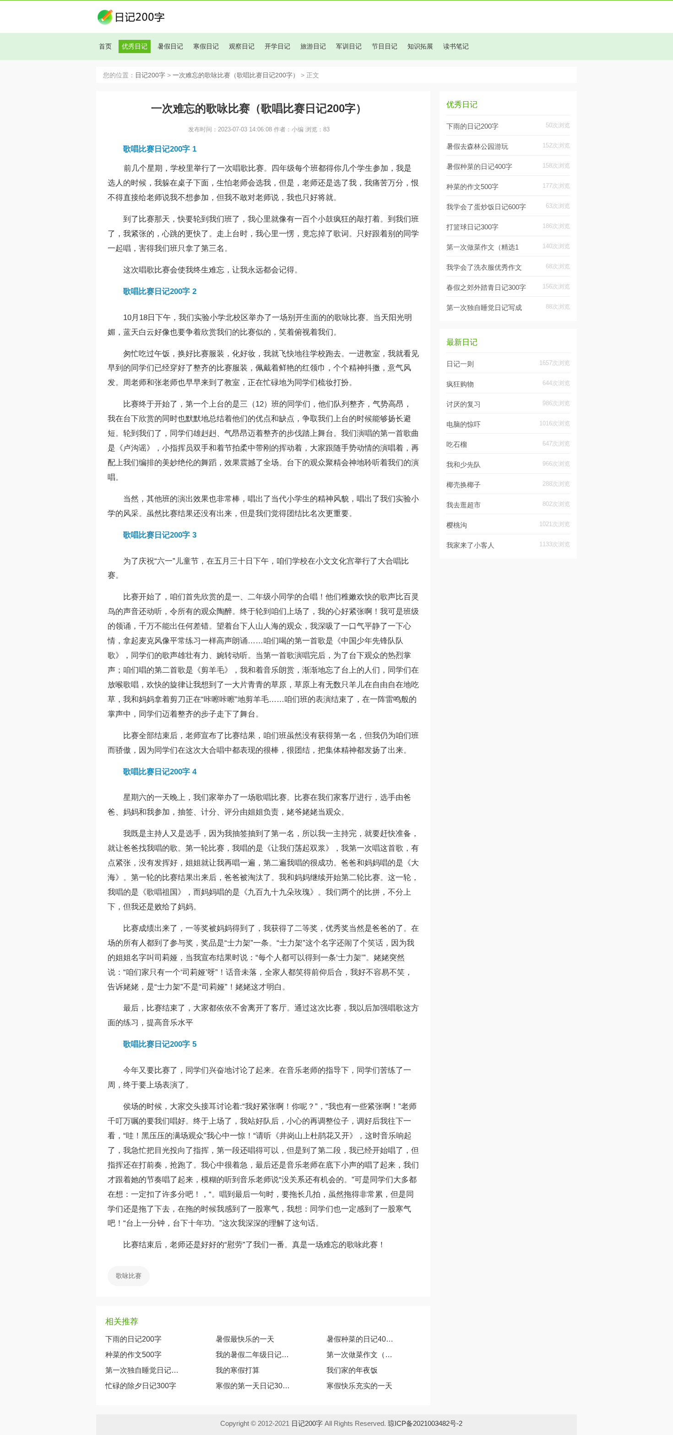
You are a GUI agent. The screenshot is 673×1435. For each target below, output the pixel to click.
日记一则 (460, 364)
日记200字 (150, 75)
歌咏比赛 (128, 1275)
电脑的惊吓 (463, 424)
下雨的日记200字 (133, 1339)
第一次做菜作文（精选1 (482, 247)
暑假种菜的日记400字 (361, 1339)
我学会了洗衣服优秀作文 (484, 267)
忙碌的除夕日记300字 (140, 1386)
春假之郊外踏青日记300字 (486, 287)
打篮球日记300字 (472, 227)
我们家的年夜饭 (352, 1370)
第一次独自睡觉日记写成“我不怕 (142, 1370)
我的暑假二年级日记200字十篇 (253, 1355)
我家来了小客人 (470, 545)
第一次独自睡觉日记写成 (484, 307)
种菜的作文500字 (133, 1355)
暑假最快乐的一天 (245, 1339)
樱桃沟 (456, 525)
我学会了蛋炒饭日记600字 (486, 207)
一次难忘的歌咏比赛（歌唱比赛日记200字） (236, 75)
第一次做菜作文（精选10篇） (361, 1355)
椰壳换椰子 (463, 485)
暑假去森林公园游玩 (477, 146)
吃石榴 (456, 444)
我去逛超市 (463, 505)
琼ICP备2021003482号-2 (425, 1423)
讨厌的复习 (463, 404)
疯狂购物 (460, 384)
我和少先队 (463, 464)
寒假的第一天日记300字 (253, 1386)
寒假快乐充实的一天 (359, 1386)
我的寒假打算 (238, 1370)
